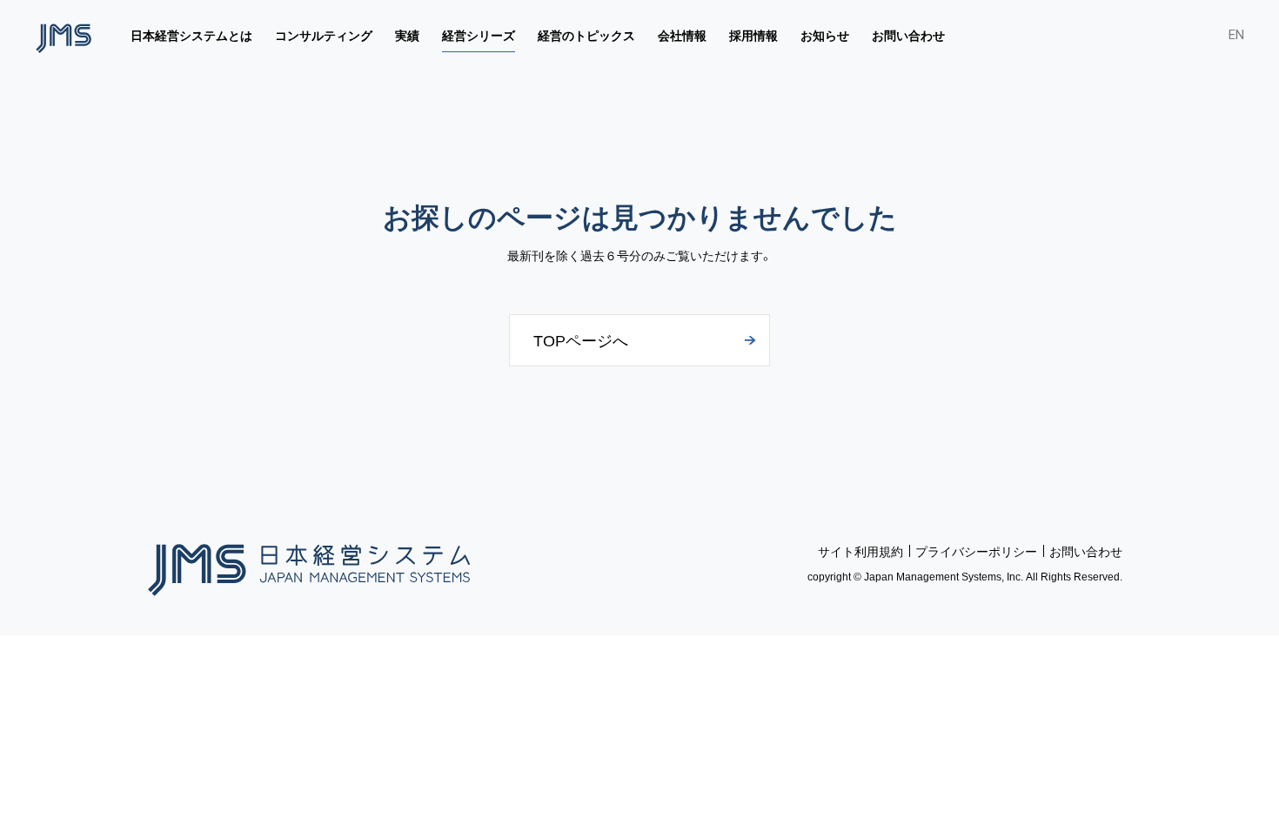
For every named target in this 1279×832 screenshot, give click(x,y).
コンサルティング (323, 35)
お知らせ (824, 35)
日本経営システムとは (191, 35)
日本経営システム (309, 564)
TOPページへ (580, 340)
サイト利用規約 (860, 551)
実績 (407, 35)
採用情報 (753, 35)
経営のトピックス (586, 35)
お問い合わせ (908, 35)
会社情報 (682, 35)
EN (1236, 35)
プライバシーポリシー (976, 551)
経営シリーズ (478, 35)
